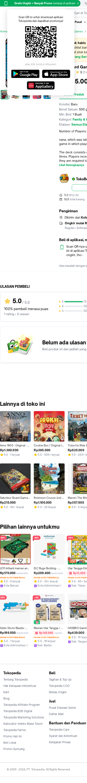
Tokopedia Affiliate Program (21, 704)
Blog (6, 698)
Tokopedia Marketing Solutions (23, 717)
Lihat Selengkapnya (71, 165)
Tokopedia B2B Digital (17, 711)
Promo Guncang (13, 749)
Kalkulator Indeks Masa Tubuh (23, 723)
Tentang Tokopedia (15, 679)
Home (4, 31)
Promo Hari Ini (12, 736)
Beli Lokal (9, 742)
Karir (6, 692)
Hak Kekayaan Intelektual (19, 685)
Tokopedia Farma (14, 730)
